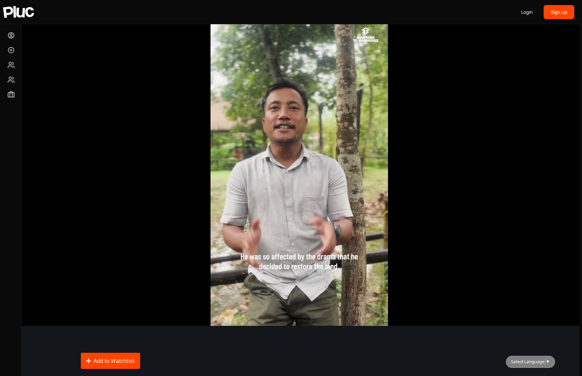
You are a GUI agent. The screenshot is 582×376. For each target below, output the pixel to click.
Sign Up (559, 12)
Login (526, 12)
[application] (299, 168)
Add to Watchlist (114, 361)
